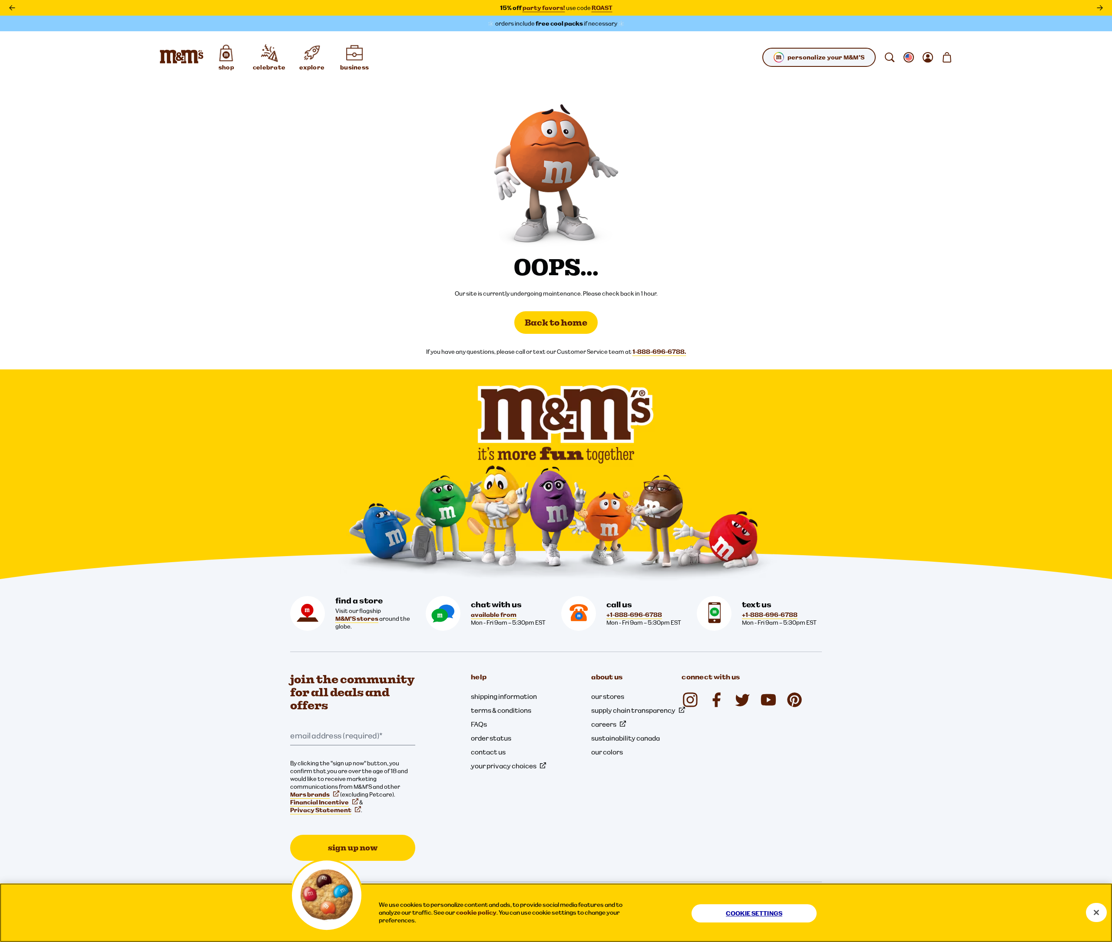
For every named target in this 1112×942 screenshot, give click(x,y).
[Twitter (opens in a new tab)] (742, 700)
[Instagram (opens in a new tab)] (690, 700)
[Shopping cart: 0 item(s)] (947, 57)
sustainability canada (625, 738)
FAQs (479, 724)
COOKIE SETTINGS (754, 913)
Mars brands (310, 794)
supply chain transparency (633, 710)
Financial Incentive (319, 802)
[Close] (1096, 912)
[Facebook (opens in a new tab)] (716, 700)
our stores (607, 696)
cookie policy (476, 912)
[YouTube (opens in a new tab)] (768, 700)
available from (493, 614)
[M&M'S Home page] (181, 57)
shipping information (504, 696)
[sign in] (928, 57)
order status (491, 738)
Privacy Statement (320, 810)
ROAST (602, 7)
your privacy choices (503, 766)
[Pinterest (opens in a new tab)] (794, 700)
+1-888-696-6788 (634, 614)
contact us (488, 752)
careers (603, 724)
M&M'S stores (356, 618)
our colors (607, 752)
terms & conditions (501, 710)
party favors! (544, 7)
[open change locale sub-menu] (908, 57)
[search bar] (889, 57)
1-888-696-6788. (659, 351)
